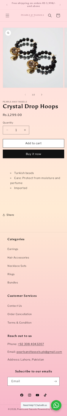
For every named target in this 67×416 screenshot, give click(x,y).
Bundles (12, 282)
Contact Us (14, 305)
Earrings (12, 249)
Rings (11, 274)
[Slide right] (42, 95)
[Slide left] (25, 95)
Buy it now (33, 154)
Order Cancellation (19, 314)
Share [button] (10, 214)
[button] (7, 15)
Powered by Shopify (48, 409)
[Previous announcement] (7, 5)
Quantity (8, 122)
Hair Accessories (18, 257)
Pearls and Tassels (27, 409)
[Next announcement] (60, 5)
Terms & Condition (19, 322)
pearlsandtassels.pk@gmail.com (39, 352)
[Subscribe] (55, 381)
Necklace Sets (16, 265)
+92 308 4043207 (31, 344)
